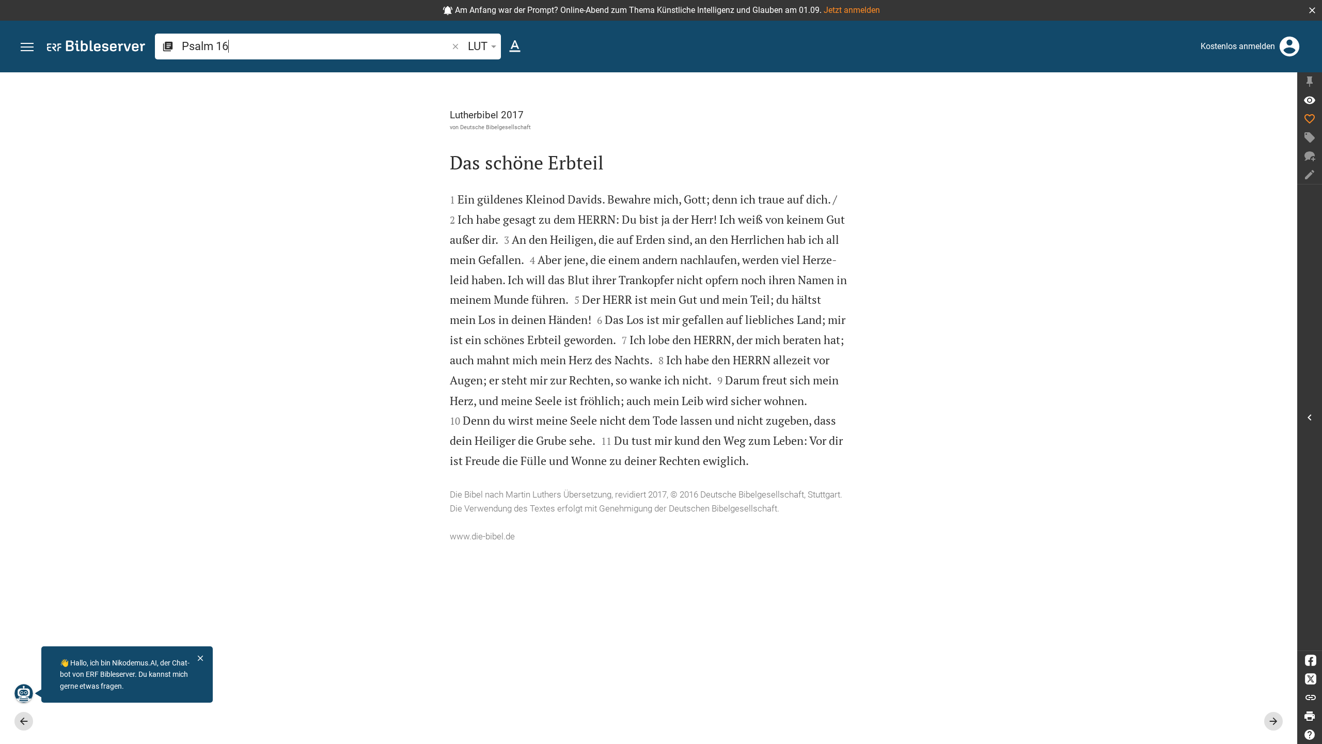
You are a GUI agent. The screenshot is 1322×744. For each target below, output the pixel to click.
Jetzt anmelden (852, 10)
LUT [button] (477, 46)
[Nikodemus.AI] (23, 693)
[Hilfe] (1309, 734)
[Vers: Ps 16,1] (1309, 100)
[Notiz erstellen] (1309, 174)
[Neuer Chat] (1309, 156)
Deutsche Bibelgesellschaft (495, 127)
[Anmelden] (1289, 46)
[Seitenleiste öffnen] (1309, 417)
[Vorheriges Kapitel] (23, 721)
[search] (316, 46)
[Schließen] (200, 658)
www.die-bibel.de (482, 536)
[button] (1312, 10)
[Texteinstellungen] (515, 46)
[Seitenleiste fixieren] (1309, 81)
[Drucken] (1309, 716)
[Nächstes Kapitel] (1273, 721)
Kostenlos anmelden (1238, 46)
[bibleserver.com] (96, 48)
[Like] (1309, 119)
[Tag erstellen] (1309, 137)
